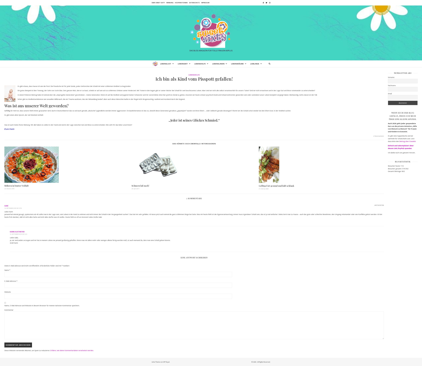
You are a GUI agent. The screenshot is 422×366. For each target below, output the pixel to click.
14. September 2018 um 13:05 (13, 208)
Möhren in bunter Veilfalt (16, 185)
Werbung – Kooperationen (177, 3)
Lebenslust (165, 64)
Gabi (6, 206)
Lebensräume (237, 64)
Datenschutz (194, 3)
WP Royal (166, 362)
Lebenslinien (218, 64)
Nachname (392, 85)
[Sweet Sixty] (211, 31)
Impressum (205, 3)
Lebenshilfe (200, 64)
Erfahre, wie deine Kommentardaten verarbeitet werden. (72, 350)
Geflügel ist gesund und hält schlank (276, 186)
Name (7, 270)
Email (390, 94)
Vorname (391, 77)
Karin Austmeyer (17, 232)
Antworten (379, 205)
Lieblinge (254, 64)
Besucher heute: (394, 166)
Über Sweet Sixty (158, 3)
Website (7, 292)
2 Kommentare (378, 136)
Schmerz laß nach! (140, 185)
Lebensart (183, 64)
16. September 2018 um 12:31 (18, 234)
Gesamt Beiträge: (395, 171)
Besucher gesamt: (395, 169)
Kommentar (8, 310)
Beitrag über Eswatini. (407, 141)
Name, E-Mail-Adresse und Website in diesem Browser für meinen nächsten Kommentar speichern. (41, 305)
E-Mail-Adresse (10, 281)
